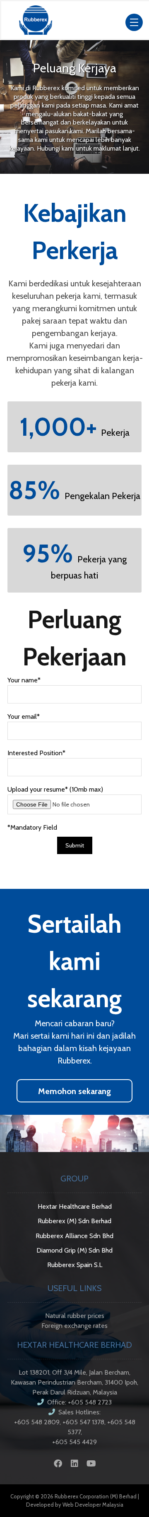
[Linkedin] (74, 1463)
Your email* (23, 716)
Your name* (24, 680)
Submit (74, 845)
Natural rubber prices (74, 1316)
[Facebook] (58, 1463)
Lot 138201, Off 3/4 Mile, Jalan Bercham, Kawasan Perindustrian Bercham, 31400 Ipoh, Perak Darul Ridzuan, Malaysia (74, 1382)
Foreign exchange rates (74, 1326)
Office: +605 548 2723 (79, 1402)
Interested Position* (36, 753)
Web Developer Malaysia (92, 1504)
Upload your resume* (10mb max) (55, 789)
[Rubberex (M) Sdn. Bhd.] (35, 20)
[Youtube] (91, 1463)
